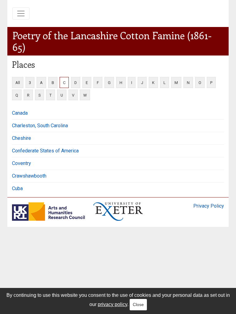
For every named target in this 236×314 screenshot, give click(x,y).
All (17, 82)
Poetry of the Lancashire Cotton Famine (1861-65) (112, 41)
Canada (20, 113)
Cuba (17, 188)
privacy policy (112, 304)
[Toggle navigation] (21, 13)
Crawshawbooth (29, 176)
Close (138, 304)
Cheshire (21, 138)
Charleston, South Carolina (40, 125)
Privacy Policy (208, 206)
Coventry (21, 163)
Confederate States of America (45, 151)
